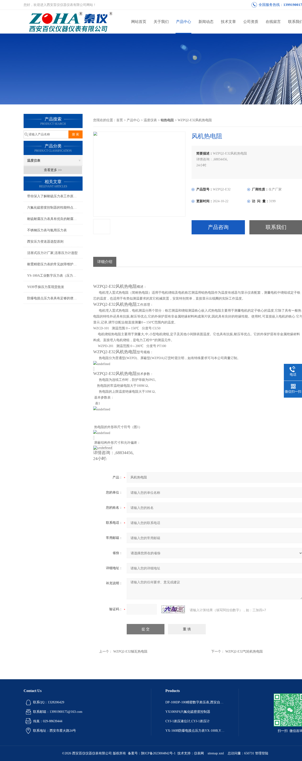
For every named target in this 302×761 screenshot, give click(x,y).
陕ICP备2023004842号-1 (158, 753)
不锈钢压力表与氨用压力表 (47, 230)
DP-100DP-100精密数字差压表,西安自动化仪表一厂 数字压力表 (194, 702)
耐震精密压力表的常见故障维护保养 (53, 264)
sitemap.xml (216, 753)
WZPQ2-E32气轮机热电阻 (244, 651)
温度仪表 (33, 160)
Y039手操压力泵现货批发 (45, 287)
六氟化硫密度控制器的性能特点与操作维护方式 (55, 207)
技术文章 (228, 22)
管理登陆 (261, 753)
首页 (119, 120)
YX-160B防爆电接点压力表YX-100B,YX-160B (194, 730)
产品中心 (183, 22)
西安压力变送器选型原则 (45, 241)
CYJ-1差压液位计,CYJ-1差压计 (187, 721)
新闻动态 (206, 22)
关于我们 (161, 22)
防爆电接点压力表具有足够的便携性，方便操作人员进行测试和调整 (55, 298)
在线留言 (273, 22)
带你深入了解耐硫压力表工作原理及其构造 (55, 196)
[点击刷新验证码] (173, 609)
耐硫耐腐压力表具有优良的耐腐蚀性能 (55, 219)
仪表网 (199, 753)
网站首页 (138, 22)
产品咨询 (218, 227)
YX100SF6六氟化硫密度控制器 (187, 712)
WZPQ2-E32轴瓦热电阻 (130, 651)
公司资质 (250, 22)
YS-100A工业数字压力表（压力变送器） (55, 275)
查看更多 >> (53, 170)
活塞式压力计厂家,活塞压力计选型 (52, 253)
